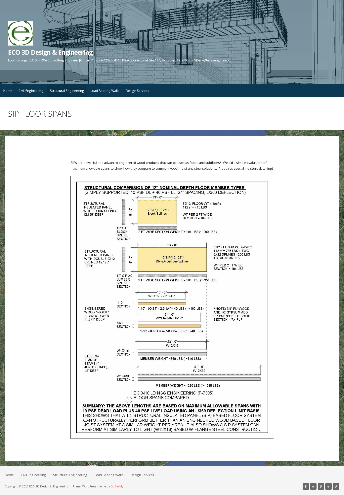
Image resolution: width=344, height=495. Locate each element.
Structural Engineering (67, 90)
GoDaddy (117, 486)
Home (7, 90)
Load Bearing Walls (104, 90)
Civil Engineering (31, 90)
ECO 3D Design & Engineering (50, 52)
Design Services (137, 90)
